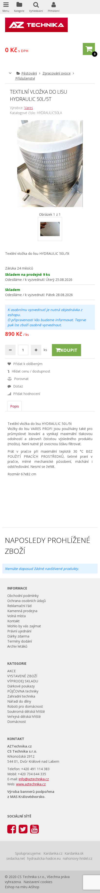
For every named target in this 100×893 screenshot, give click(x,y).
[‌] (11, 829)
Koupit (68, 350)
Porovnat (21, 378)
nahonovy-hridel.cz (77, 858)
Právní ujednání (19, 631)
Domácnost (16, 721)
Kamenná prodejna (22, 611)
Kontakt (13, 621)
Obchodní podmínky (23, 595)
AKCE (11, 671)
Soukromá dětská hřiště (26, 711)
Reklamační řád (19, 605)
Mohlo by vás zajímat (24, 626)
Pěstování (29, 73)
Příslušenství (25, 78)
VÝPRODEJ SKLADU (22, 681)
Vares (28, 107)
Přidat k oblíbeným (27, 363)
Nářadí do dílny (19, 701)
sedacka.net (15, 858)
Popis (14, 406)
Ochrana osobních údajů (26, 600)
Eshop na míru (16, 887)
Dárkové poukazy (21, 686)
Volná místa (16, 616)
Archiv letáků (17, 646)
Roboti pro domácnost (25, 706)
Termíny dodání (19, 641)
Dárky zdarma (18, 636)
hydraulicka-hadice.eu (44, 858)
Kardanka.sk (74, 853)
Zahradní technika (21, 696)
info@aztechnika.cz (34, 779)
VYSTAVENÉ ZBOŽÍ (22, 676)
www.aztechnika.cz (31, 784)
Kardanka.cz (52, 853)
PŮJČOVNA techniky (22, 691)
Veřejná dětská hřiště (24, 716)
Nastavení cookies (38, 881)
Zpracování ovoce (56, 73)
